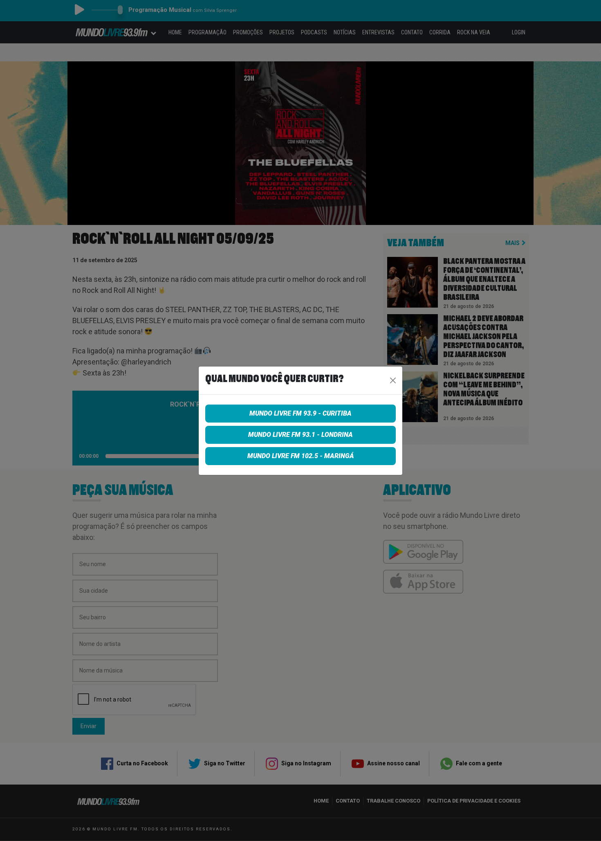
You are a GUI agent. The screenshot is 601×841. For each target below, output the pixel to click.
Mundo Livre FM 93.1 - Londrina (300, 434)
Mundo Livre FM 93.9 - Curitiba (300, 413)
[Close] (393, 380)
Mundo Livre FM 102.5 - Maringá (300, 456)
